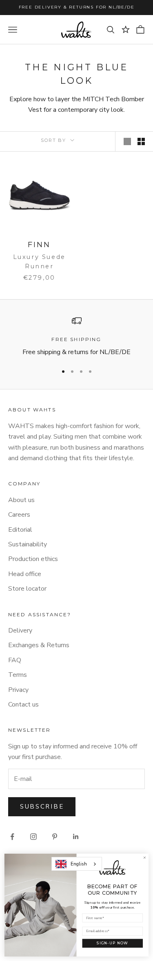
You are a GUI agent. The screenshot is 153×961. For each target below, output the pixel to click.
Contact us (23, 704)
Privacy (18, 689)
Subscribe (42, 806)
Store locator (27, 588)
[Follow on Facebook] (12, 837)
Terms (17, 674)
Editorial (20, 529)
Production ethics (33, 558)
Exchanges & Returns (38, 645)
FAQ (14, 660)
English (79, 864)
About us (21, 500)
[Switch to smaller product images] (141, 141)
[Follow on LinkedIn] (76, 837)
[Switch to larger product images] (127, 141)
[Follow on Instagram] (33, 837)
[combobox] (76, 864)
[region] (76, 337)
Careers (19, 514)
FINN (39, 244)
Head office (24, 574)
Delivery (20, 630)
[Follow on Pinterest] (55, 837)
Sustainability (27, 544)
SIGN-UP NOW (112, 943)
